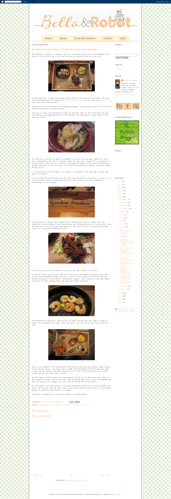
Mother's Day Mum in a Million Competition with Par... (125, 270)
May (121, 221)
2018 (120, 188)
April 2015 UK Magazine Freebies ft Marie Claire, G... (126, 251)
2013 (120, 296)
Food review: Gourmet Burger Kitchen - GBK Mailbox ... (126, 242)
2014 (120, 293)
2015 (120, 197)
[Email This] (70, 402)
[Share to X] (74, 402)
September (124, 209)
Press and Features (85, 38)
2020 (120, 181)
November (123, 202)
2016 (120, 194)
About (63, 38)
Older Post (104, 475)
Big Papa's (106, 100)
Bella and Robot (48, 402)
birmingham (44, 405)
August (122, 212)
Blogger (117, 494)
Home (48, 38)
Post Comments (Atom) (78, 480)
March (122, 227)
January (123, 289)
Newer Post (38, 475)
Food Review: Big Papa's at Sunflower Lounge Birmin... (126, 233)
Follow (118, 69)
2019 (120, 184)
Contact (108, 38)
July (121, 215)
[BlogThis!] (72, 402)
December (123, 199)
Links (123, 38)
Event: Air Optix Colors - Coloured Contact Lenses (126, 261)
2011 (120, 302)
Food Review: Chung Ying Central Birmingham (124, 279)
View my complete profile (126, 95)
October (123, 205)
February (123, 286)
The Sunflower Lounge (74, 100)
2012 (120, 299)
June (121, 218)
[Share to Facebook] (77, 402)
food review (56, 405)
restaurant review (71, 405)
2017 (120, 191)
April (122, 224)
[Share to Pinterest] (79, 402)
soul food (84, 405)
